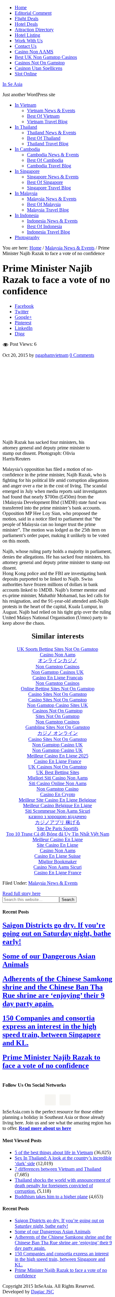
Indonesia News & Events (52, 220)
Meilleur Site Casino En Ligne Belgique (57, 800)
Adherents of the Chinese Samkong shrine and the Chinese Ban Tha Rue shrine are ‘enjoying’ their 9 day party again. (57, 991)
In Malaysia (26, 193)
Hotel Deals (26, 24)
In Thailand (26, 127)
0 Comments (82, 355)
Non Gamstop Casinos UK (57, 672)
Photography (27, 237)
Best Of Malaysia (44, 204)
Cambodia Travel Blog (49, 165)
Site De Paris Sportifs (57, 828)
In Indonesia (27, 215)
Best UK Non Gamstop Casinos (46, 57)
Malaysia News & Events (51, 198)
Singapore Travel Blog (49, 187)
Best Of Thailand (43, 138)
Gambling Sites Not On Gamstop (57, 727)
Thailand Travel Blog (47, 143)
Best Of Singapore (45, 182)
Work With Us (29, 40)
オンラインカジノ (57, 660)
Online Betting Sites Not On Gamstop (57, 688)
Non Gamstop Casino (57, 789)
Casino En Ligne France (57, 761)
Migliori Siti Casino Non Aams (58, 777)
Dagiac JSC (42, 1291)
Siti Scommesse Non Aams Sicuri (57, 811)
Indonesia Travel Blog (48, 232)
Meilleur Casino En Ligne (58, 839)
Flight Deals (26, 18)
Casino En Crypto (57, 794)
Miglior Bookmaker (57, 861)
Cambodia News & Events (53, 154)
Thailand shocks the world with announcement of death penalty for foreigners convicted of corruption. (62, 1185)
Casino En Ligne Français (58, 677)
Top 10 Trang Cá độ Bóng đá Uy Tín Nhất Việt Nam (57, 834)
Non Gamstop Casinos (57, 666)
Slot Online (26, 73)
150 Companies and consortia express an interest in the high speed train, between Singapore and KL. (51, 1030)
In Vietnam (25, 105)
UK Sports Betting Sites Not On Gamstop (57, 649)
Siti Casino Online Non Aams (57, 783)
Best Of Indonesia (44, 226)
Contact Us (25, 46)
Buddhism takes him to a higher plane (51, 1196)
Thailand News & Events (51, 132)
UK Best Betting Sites (57, 772)
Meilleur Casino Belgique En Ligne (57, 805)
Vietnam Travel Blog (47, 121)
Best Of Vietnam (43, 116)
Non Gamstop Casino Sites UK (57, 705)
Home (21, 7)
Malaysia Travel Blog (48, 209)
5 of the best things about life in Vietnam (54, 1152)
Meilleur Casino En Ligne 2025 (57, 755)
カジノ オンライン (57, 733)
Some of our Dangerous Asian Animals (52, 1231)
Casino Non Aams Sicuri (57, 867)
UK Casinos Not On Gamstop (57, 766)
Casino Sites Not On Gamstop (57, 694)
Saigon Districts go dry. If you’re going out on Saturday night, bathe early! (56, 933)
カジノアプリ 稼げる (57, 822)
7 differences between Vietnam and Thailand (58, 1169)
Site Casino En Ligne (57, 845)
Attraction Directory (34, 29)
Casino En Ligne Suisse (57, 856)
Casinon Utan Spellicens (38, 68)
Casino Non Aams (57, 654)
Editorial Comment (33, 13)
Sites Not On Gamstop (57, 716)
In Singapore (27, 171)
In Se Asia (12, 84)
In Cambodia (27, 149)
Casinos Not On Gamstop (40, 62)
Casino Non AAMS (34, 51)
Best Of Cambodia (45, 160)
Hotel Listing (27, 35)
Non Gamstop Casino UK (57, 744)
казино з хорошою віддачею (57, 816)
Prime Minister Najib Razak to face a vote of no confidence (51, 1061)
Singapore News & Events (53, 176)
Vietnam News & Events (51, 110)
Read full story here (21, 893)
